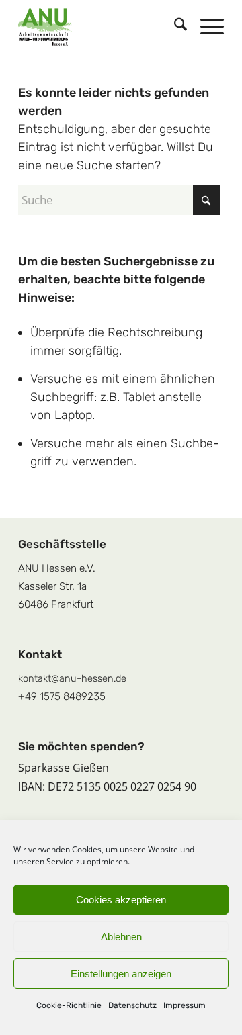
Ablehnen (121, 936)
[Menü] (205, 27)
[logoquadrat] (100, 27)
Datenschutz (132, 1005)
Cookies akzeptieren (121, 899)
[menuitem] (174, 27)
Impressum (184, 1005)
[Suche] (174, 27)
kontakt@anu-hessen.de (72, 678)
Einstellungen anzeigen (121, 973)
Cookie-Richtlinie (69, 1005)
